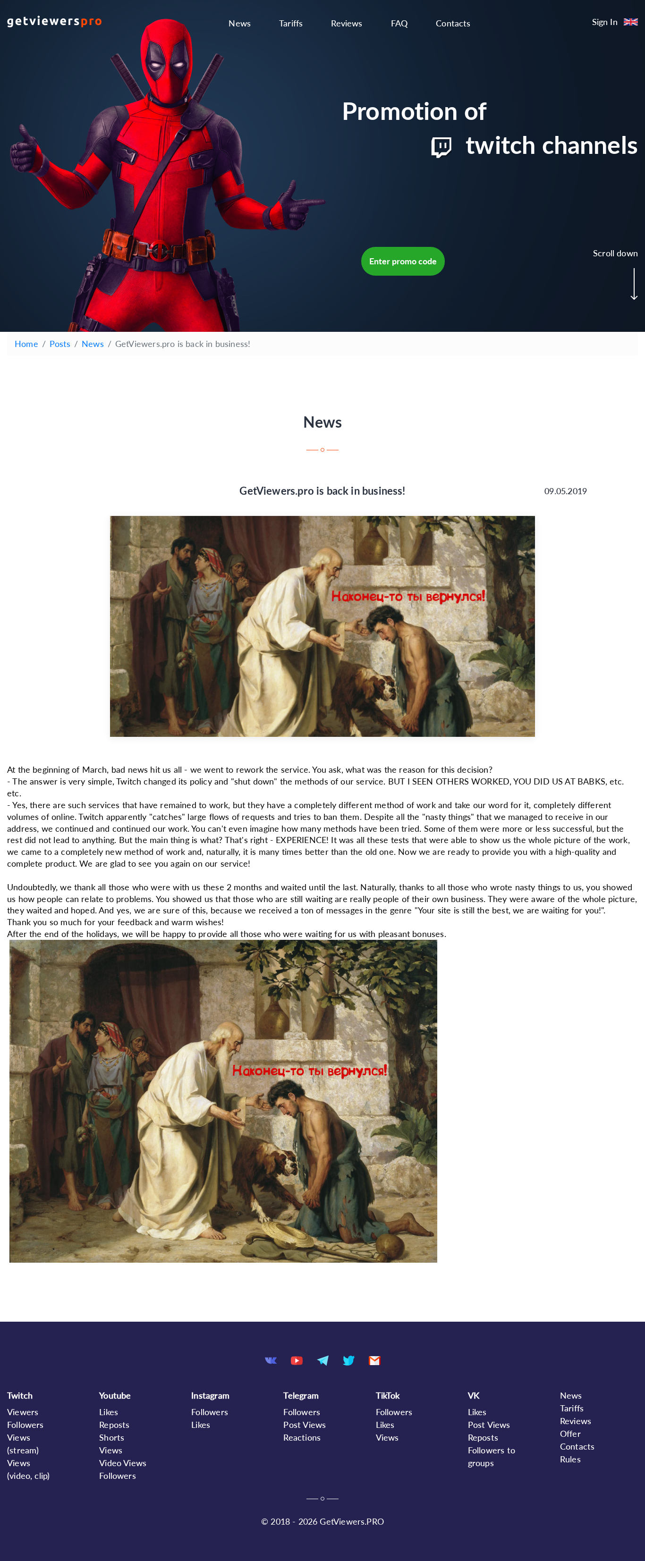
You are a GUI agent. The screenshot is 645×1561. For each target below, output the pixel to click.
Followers (25, 1424)
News (240, 23)
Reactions (302, 1437)
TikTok (388, 1395)
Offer (570, 1433)
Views (387, 1437)
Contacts (453, 23)
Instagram (210, 1395)
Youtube (115, 1395)
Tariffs (291, 23)
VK (473, 1395)
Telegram (300, 1395)
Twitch (20, 1395)
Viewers (22, 1412)
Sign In (605, 22)
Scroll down (615, 253)
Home (26, 343)
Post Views (304, 1424)
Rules (570, 1459)
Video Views (122, 1463)
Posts (60, 343)
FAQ (399, 23)
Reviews (346, 23)
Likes (108, 1412)
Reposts (114, 1424)
